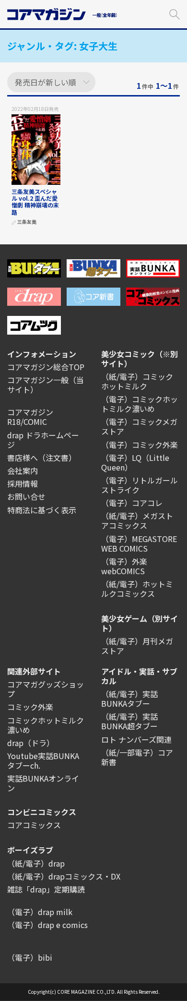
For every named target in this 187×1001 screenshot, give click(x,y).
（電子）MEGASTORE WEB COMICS (139, 543)
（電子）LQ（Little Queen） (135, 462)
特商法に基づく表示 (41, 510)
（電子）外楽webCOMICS (124, 566)
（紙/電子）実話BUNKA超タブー (129, 721)
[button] (174, 13)
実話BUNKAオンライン (43, 783)
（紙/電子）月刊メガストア (137, 645)
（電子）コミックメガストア (139, 426)
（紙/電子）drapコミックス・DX (63, 876)
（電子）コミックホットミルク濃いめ (139, 403)
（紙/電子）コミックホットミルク (137, 381)
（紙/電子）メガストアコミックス (137, 520)
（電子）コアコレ (132, 502)
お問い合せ (26, 496)
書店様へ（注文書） (41, 457)
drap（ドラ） (30, 742)
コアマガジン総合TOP (45, 367)
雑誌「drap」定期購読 (46, 889)
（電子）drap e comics (47, 924)
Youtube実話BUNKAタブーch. (43, 760)
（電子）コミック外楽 (139, 444)
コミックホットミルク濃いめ (45, 725)
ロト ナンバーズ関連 (136, 739)
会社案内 (22, 470)
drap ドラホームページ (43, 439)
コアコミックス (34, 825)
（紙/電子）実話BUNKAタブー (129, 698)
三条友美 (26, 222)
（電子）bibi (29, 957)
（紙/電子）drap (36, 863)
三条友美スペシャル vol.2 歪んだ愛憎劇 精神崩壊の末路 (35, 201)
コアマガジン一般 (38, 380)
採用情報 (22, 483)
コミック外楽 (30, 706)
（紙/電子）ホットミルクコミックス (137, 588)
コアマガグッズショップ (45, 688)
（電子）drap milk (39, 911)
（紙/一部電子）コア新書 (137, 757)
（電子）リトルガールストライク (139, 484)
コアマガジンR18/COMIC (30, 416)
